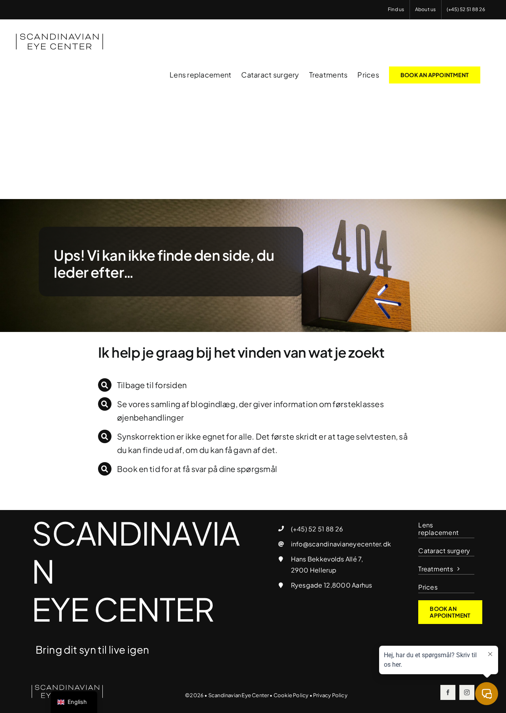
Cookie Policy (291, 695)
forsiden (171, 385)
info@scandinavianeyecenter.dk (341, 544)
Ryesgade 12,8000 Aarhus (331, 585)
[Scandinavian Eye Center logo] (67, 688)
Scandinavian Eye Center (238, 695)
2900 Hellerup (313, 570)
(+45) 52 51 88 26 (317, 529)
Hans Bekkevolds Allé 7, (327, 559)
